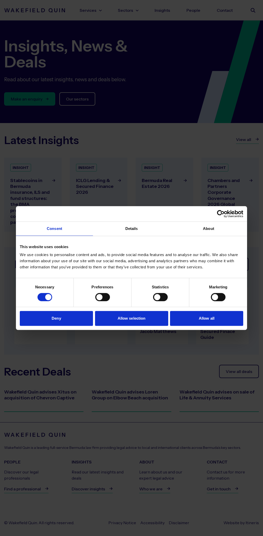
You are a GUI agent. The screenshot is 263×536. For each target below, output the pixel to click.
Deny (56, 318)
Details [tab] (131, 228)
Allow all (206, 318)
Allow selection (132, 318)
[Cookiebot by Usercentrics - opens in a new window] (220, 214)
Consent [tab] (54, 228)
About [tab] (208, 228)
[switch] (102, 297)
